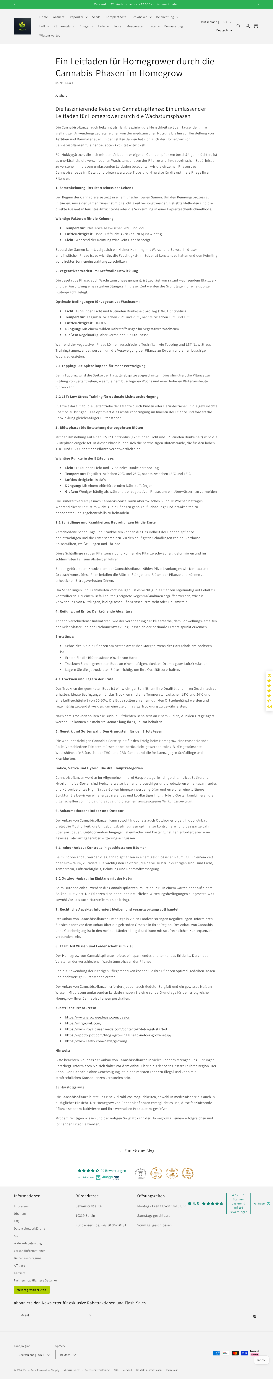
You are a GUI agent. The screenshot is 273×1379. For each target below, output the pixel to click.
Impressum (22, 1206)
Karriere (19, 1273)
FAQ (16, 1221)
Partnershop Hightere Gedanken (36, 1280)
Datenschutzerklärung (29, 1228)
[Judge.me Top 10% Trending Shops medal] (188, 1173)
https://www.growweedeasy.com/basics (97, 1017)
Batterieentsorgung (27, 1258)
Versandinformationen (30, 1251)
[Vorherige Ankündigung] (15, 4)
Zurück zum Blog (139, 1150)
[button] (78, 17)
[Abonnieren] (89, 1315)
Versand (127, 1370)
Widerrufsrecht (72, 1370)
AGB (17, 1236)
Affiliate (19, 1265)
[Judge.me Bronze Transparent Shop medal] (156, 1173)
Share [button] (63, 95)
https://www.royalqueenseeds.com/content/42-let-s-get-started (116, 1029)
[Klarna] (254, 1353)
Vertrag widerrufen (31, 1290)
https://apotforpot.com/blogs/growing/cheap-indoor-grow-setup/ (118, 1035)
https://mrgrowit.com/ (83, 1023)
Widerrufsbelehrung (28, 1243)
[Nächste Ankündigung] (258, 4)
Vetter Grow (29, 1370)
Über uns (20, 1214)
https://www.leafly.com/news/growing (96, 1041)
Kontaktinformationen (149, 1370)
